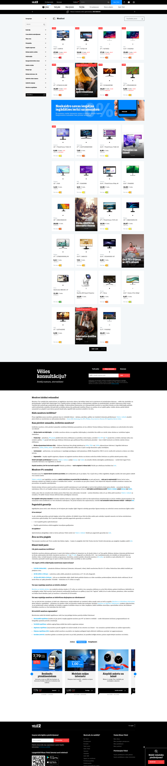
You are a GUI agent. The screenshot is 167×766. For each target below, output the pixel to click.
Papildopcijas (121, 760)
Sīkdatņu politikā (91, 757)
